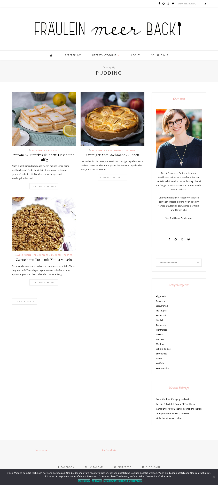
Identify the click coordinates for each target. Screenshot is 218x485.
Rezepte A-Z (73, 55)
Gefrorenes (161, 324)
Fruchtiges (115, 150)
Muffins (160, 344)
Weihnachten (162, 367)
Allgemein (38, 150)
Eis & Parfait (162, 305)
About (135, 55)
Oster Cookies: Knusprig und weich (173, 399)
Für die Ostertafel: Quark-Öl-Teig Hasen (176, 403)
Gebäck (160, 320)
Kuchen (53, 150)
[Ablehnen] (213, 477)
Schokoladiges (163, 348)
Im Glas (160, 334)
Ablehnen (97, 481)
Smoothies (161, 353)
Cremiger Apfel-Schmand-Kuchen (112, 155)
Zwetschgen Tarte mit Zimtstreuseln (44, 259)
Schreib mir (159, 55)
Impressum (41, 450)
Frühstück (161, 315)
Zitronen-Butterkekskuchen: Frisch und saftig (44, 157)
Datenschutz (109, 450)
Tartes (68, 255)
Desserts (160, 301)
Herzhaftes (161, 329)
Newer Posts (25, 301)
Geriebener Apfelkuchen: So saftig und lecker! (178, 408)
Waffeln (160, 363)
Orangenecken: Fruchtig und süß (172, 413)
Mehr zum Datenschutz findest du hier (123, 481)
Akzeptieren (84, 481)
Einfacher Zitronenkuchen (169, 418)
